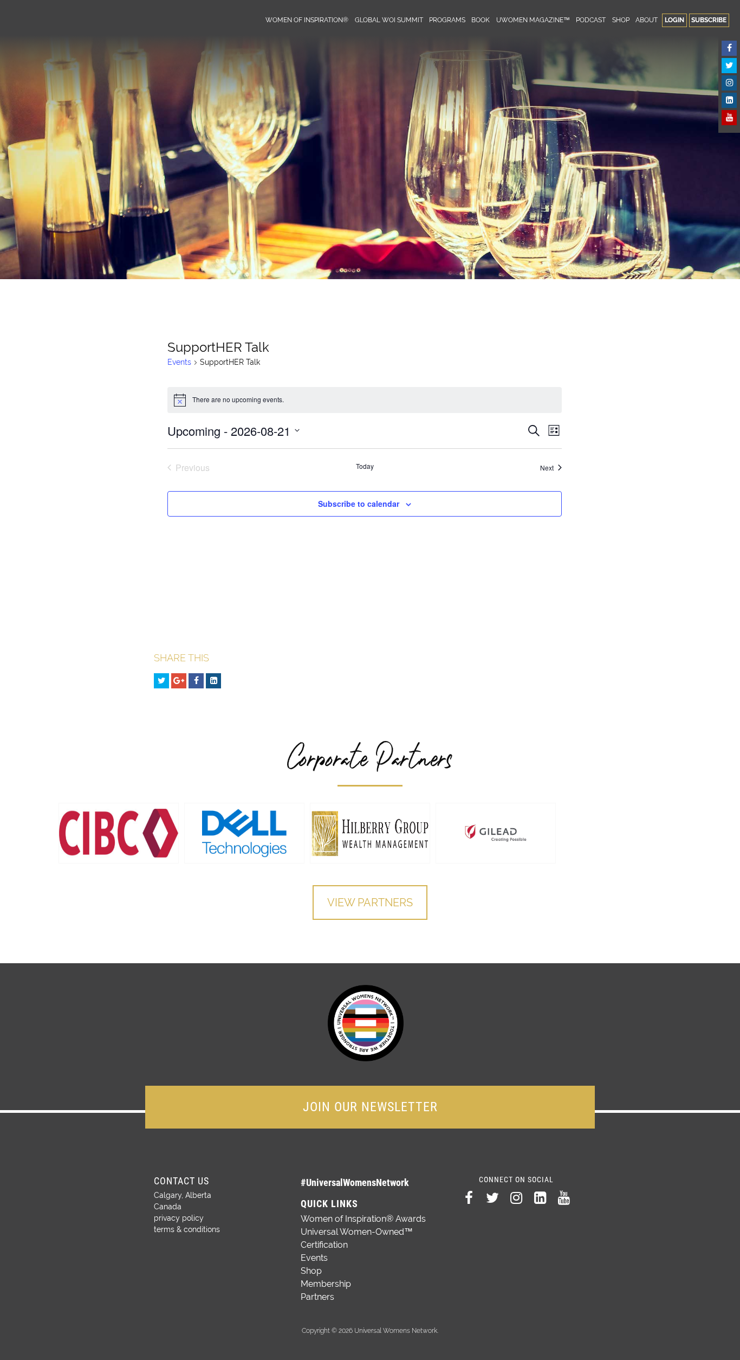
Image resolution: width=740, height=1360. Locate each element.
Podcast (591, 20)
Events (179, 362)
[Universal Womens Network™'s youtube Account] (729, 117)
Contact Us (181, 1181)
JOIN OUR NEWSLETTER (370, 1106)
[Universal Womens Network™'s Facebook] (729, 48)
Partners (317, 1297)
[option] (119, 833)
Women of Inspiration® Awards (363, 1219)
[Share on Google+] (178, 680)
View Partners (370, 902)
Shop (620, 20)
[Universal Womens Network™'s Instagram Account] (729, 83)
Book (480, 20)
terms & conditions (187, 1229)
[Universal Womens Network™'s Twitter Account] (729, 65)
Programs (447, 20)
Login (674, 20)
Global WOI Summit (389, 20)
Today (365, 466)
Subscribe (708, 20)
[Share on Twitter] (161, 680)
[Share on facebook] (196, 680)
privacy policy (179, 1218)
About (646, 20)
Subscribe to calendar (358, 503)
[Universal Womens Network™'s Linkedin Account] (729, 100)
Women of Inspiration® (306, 20)
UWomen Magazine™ (533, 20)
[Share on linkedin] (213, 680)
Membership (326, 1284)
